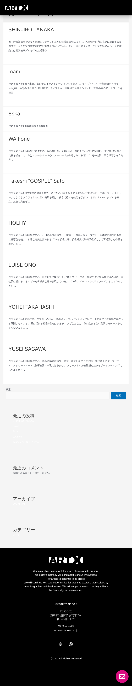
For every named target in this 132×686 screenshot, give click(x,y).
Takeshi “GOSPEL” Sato (36, 181)
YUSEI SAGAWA (27, 349)
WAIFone (19, 139)
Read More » (15, 58)
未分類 (12, 35)
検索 (8, 389)
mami (14, 71)
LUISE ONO (22, 265)
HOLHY (17, 223)
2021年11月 (19, 503)
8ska (14, 113)
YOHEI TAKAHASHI (31, 307)
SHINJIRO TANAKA (31, 29)
